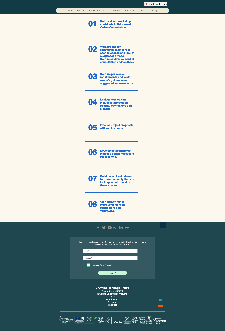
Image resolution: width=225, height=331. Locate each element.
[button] (115, 10)
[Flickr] (126, 227)
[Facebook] (98, 227)
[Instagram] (115, 227)
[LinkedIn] (121, 227)
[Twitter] (103, 227)
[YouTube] (109, 227)
